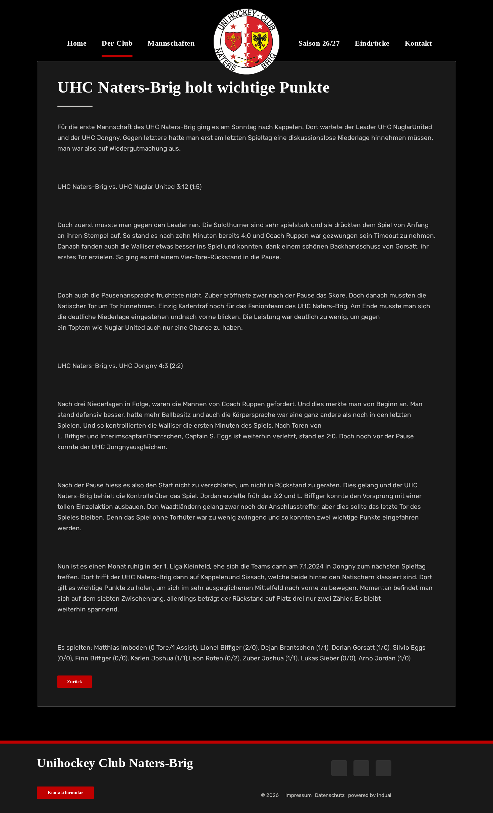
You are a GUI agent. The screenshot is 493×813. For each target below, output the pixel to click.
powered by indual (369, 795)
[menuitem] (77, 48)
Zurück (74, 681)
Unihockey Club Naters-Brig (115, 763)
